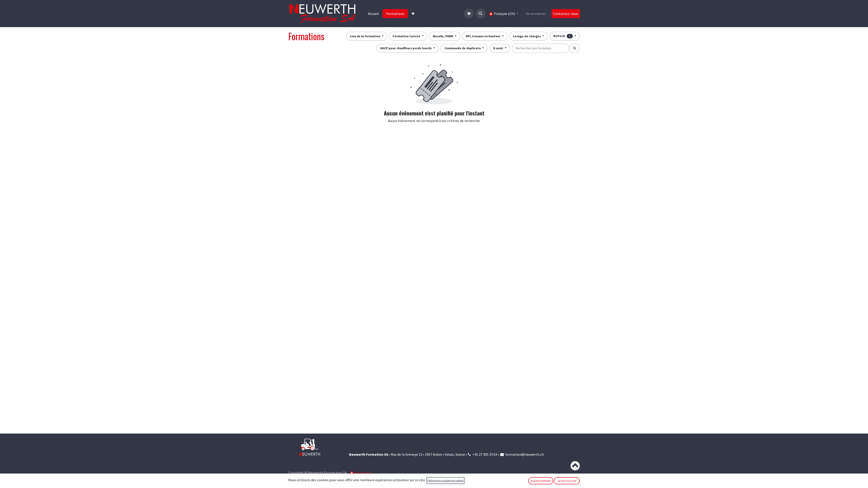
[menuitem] (373, 13)
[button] (481, 14)
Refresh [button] (562, 36)
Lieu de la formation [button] (365, 36)
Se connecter (536, 13)
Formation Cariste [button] (407, 36)
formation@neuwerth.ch (524, 454)
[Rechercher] (574, 48)
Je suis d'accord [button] (567, 480)
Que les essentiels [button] (541, 480)
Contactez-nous (565, 13)
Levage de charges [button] (527, 36)
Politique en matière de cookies (445, 480)
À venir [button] (498, 48)
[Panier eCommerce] (469, 14)
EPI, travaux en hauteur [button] (483, 36)
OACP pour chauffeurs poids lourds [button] (406, 48)
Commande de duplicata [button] (462, 48)
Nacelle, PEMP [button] (443, 36)
